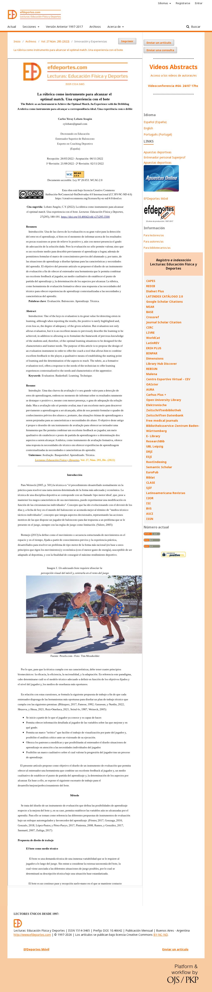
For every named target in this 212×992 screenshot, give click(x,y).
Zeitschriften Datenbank (164, 415)
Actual (11, 27)
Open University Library (163, 400)
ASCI (149, 514)
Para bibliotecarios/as (157, 247)
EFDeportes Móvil (156, 198)
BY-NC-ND (160, 935)
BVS (149, 508)
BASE (149, 312)
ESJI (149, 457)
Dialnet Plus (155, 291)
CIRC (149, 327)
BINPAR (151, 353)
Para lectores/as (154, 235)
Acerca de (114, 27)
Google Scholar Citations (164, 301)
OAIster (152, 384)
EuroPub (152, 472)
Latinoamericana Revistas (165, 493)
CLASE (150, 483)
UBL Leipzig (154, 446)
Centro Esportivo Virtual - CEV (168, 379)
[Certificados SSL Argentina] (173, 557)
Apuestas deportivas (157, 152)
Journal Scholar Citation (163, 322)
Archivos (95, 27)
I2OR (149, 498)
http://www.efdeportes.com (32, 935)
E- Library (153, 436)
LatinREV (152, 343)
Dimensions (155, 358)
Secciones (30, 27)
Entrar (198, 3)
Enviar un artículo (159, 42)
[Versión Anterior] (160, 222)
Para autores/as (154, 241)
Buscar (195, 27)
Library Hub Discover (161, 364)
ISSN (149, 519)
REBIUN (151, 369)
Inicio (17, 41)
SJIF (149, 488)
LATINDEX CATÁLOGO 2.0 (164, 296)
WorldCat (153, 338)
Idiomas (163, 3)
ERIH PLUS (153, 348)
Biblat (150, 477)
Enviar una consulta (160, 50)
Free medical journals (162, 420)
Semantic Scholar (159, 467)
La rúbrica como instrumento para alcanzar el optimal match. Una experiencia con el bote (68, 50)
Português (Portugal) (158, 134)
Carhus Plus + (156, 395)
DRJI (149, 451)
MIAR (150, 307)
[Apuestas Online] (161, 190)
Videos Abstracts (173, 67)
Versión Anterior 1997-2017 (64, 27)
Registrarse (183, 3)
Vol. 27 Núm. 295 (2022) (55, 41)
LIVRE (150, 333)
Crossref (152, 317)
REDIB (150, 286)
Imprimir (127, 41)
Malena (151, 374)
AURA (150, 389)
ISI (148, 503)
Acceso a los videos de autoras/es (174, 75)
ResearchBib (155, 441)
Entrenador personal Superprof (164, 157)
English (148, 128)
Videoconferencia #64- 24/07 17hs (173, 86)
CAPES (150, 281)
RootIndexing (156, 462)
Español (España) (155, 122)
